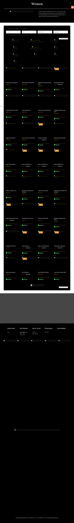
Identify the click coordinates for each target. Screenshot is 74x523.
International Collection (36, 42)
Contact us (34, 332)
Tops (15, 63)
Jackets (56, 49)
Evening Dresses (35, 49)
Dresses (15, 49)
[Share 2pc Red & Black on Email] (1, 112)
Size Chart (47, 332)
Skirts (56, 56)
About (8, 332)
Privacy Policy (22, 334)
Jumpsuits (15, 56)
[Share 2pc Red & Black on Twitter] (1, 110)
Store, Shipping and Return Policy (23, 332)
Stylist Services (35, 333)
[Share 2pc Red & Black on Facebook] (1, 108)
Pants (36, 56)
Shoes (56, 42)
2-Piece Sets (15, 42)
